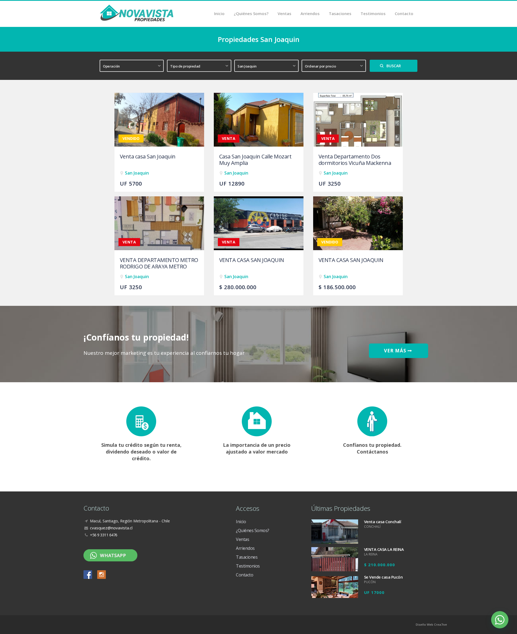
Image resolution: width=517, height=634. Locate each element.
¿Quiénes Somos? (251, 13)
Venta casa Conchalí (382, 521)
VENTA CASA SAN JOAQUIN (251, 260)
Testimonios (373, 13)
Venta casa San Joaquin (148, 156)
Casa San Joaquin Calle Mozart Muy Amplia (255, 159)
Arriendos (310, 13)
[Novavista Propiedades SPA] (137, 12)
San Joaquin (137, 173)
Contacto (404, 13)
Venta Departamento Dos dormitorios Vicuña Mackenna (355, 159)
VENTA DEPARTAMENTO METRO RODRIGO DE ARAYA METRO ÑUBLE (159, 266)
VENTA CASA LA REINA (384, 549)
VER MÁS (396, 351)
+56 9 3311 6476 (103, 534)
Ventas (284, 13)
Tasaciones (340, 13)
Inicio (219, 13)
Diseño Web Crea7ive (431, 624)
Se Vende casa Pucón (383, 577)
